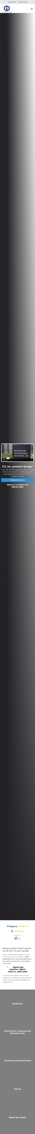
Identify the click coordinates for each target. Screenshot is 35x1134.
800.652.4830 (17, 487)
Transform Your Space (17, 480)
